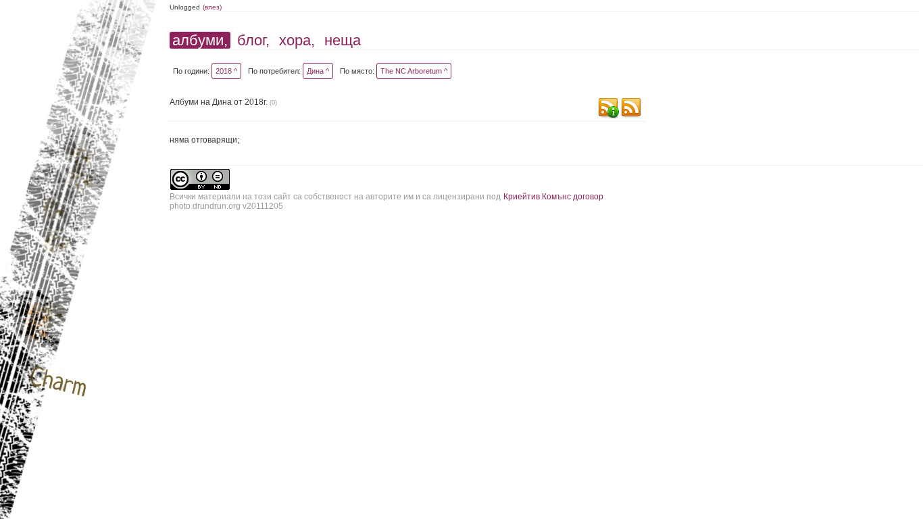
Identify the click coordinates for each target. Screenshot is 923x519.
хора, (297, 40)
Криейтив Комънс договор (553, 196)
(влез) (212, 7)
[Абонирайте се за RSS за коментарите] (608, 109)
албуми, (200, 40)
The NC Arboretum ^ (413, 71)
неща (342, 40)
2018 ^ (226, 71)
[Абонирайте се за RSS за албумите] (631, 109)
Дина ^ (318, 71)
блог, (253, 40)
